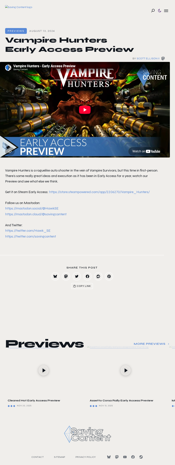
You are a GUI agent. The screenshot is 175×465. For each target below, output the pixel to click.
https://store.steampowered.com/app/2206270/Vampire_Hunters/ (99, 192)
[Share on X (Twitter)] (77, 276)
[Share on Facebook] (87, 276)
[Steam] (141, 457)
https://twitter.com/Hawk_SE (27, 230)
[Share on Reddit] (98, 276)
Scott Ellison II (148, 58)
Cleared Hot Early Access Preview (34, 400)
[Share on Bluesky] (55, 276)
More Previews (149, 344)
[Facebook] (133, 457)
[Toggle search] (153, 10)
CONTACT (37, 457)
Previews (16, 30)
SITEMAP (59, 457)
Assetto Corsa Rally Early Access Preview (121, 400)
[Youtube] (125, 457)
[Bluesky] (109, 457)
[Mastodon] (117, 457)
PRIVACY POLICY (86, 457)
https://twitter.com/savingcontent (30, 236)
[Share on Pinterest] (109, 276)
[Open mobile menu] (166, 10)
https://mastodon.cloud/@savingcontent (35, 214)
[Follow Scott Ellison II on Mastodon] (163, 59)
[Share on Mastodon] (66, 276)
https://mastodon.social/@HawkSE (31, 208)
